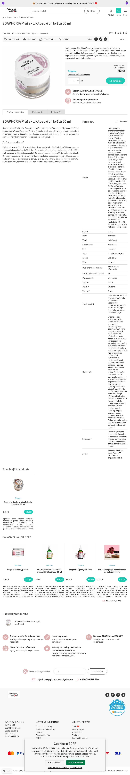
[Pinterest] (113, 695)
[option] (18, 503)
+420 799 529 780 (89, 679)
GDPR (38, 738)
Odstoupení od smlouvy (45, 729)
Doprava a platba (43, 735)
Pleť (15, 18)
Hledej (92, 11)
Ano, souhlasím (75, 762)
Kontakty (40, 732)
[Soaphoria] (122, 39)
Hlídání (66, 39)
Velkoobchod (77, 732)
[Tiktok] (123, 695)
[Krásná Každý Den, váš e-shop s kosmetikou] (3, 17)
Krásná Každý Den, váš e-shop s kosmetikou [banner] (14, 10)
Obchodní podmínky (44, 726)
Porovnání (32, 39)
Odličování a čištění (26, 18)
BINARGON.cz (109, 770)
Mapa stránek (121, 770)
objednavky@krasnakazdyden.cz (55, 679)
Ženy (9, 18)
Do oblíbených (14, 39)
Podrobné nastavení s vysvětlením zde (65, 768)
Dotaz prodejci (49, 39)
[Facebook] (107, 695)
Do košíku (115, 80)
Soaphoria (44, 33)
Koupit (28, 512)
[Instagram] (118, 695)
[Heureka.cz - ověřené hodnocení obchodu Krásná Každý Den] (117, 715)
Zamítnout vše (54, 762)
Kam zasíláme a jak (80, 738)
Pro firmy (75, 735)
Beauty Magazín (78, 729)
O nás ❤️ (75, 726)
